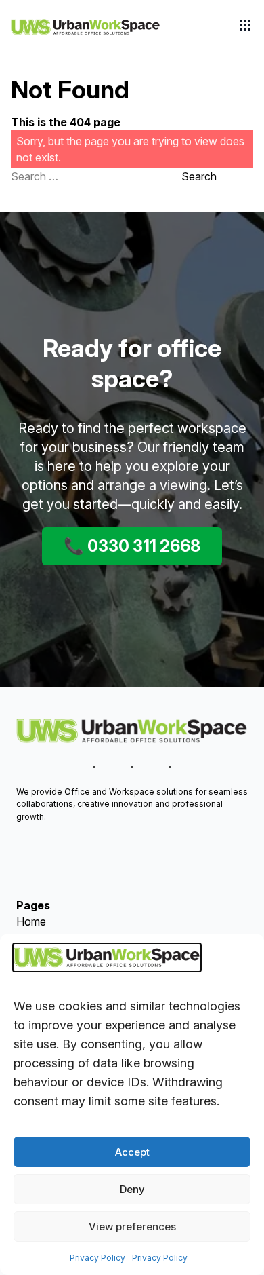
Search (199, 176)
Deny (132, 1189)
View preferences (132, 1226)
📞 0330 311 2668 (132, 546)
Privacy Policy (97, 1258)
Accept (132, 1151)
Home (31, 921)
